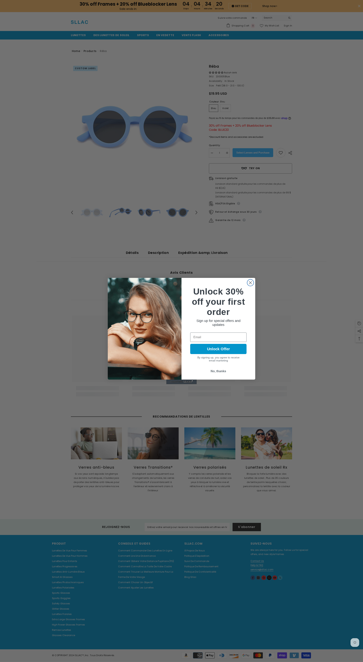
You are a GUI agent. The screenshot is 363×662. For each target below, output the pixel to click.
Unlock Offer (218, 349)
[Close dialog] (250, 282)
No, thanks (218, 371)
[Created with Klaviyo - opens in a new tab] (181, 382)
